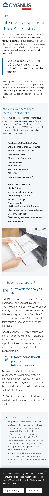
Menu (44, 6)
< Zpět (5, 15)
